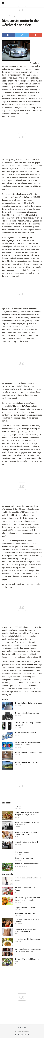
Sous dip (18, 807)
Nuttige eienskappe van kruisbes (27, 864)
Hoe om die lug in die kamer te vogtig (28, 703)
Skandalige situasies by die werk (26, 842)
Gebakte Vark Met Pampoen (25, 913)
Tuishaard (4, 16)
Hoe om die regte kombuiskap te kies (28, 753)
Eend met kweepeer (22, 852)
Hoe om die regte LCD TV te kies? (26, 762)
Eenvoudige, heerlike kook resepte (27, 939)
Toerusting (12, 16)
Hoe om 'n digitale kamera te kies (27, 713)
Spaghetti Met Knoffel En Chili (25, 908)
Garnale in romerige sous (24, 858)
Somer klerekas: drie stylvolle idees (28, 878)
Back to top (22, 1027)
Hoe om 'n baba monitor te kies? (26, 733)
